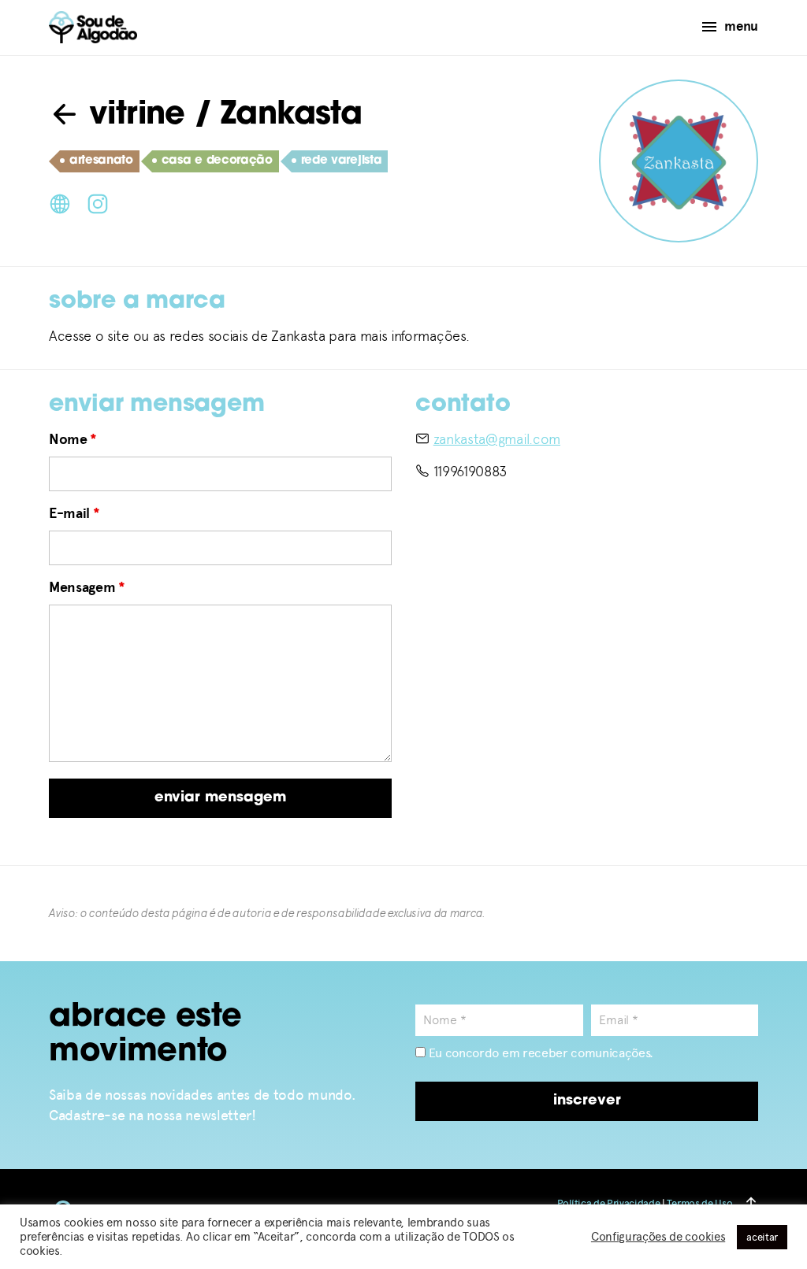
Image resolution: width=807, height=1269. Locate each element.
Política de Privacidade (608, 1203)
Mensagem (87, 587)
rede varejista (341, 161)
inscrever (587, 1101)
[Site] (60, 202)
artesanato (101, 161)
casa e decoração (217, 161)
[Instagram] (98, 202)
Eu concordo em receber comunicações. (539, 1052)
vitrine (132, 115)
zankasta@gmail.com (496, 439)
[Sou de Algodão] (93, 27)
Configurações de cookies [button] (658, 1237)
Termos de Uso (699, 1203)
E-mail (74, 513)
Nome (73, 439)
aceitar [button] (762, 1237)
